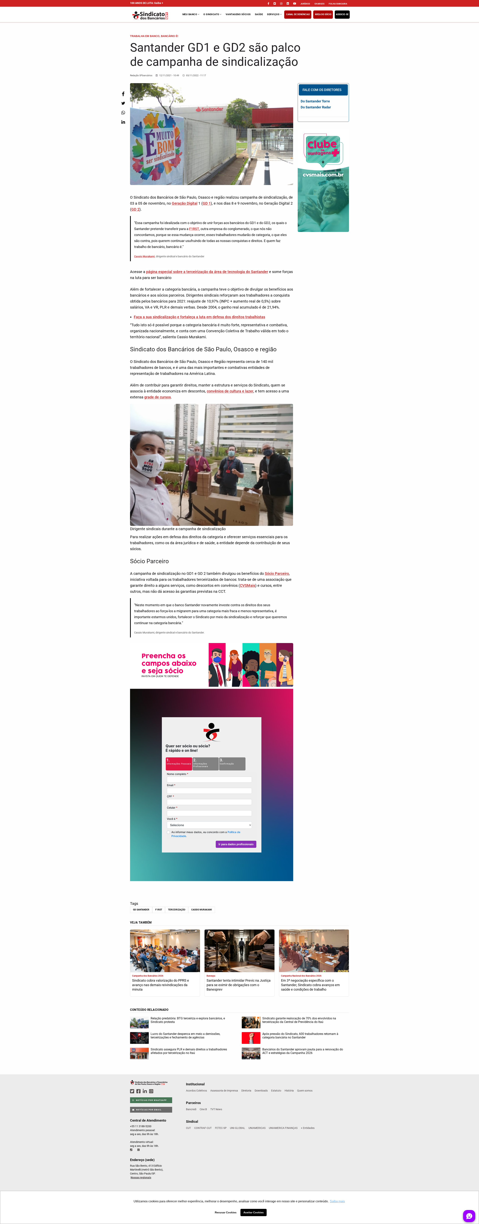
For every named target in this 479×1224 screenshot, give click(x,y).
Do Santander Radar (316, 107)
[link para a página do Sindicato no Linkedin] (288, 3)
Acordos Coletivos (196, 1090)
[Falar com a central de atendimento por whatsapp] (138, 1149)
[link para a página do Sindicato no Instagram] (281, 3)
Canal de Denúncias (298, 14)
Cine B (203, 1109)
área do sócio (323, 14)
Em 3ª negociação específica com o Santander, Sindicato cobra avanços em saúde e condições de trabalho (310, 984)
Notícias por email (148, 1110)
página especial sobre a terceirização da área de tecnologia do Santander (207, 271)
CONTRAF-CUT (203, 1127)
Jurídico (305, 4)
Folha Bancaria (338, 4)
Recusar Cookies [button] (226, 1212)
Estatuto (276, 1090)
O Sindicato (211, 14)
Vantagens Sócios (238, 14)
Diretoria (246, 1090)
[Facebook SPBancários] (139, 1091)
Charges (320, 4)
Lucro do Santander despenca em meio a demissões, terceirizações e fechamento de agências (185, 1035)
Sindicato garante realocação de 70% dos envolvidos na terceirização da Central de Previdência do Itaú (299, 1020)
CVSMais (247, 585)
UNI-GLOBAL (237, 1127)
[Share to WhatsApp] (123, 112)
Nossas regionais (141, 1177)
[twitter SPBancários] (132, 1091)
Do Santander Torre (315, 101)
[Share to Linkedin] (123, 122)
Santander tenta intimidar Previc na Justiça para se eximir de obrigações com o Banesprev (239, 984)
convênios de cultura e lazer (230, 391)
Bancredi (191, 1109)
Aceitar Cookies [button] (253, 1212)
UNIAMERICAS (257, 1127)
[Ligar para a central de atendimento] (131, 1149)
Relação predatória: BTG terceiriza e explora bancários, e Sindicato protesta (188, 1020)
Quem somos (304, 1090)
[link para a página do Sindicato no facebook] (268, 3)
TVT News (216, 1109)
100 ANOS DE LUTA (146, 2)
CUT (188, 1127)
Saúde (259, 14)
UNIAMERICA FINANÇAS (283, 1127)
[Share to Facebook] (123, 94)
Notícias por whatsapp (151, 1100)
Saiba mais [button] (337, 1201)
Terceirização (176, 909)
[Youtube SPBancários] (158, 1091)
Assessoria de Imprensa (224, 1090)
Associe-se (342, 14)
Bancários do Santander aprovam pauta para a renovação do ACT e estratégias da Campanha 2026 (302, 1051)
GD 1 (207, 203)
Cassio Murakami (144, 256)
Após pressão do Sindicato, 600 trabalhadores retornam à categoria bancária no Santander (300, 1035)
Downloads (261, 1090)
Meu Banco (190, 14)
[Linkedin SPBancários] (145, 1091)
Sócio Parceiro (277, 573)
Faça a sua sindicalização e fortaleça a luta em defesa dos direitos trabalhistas (199, 317)
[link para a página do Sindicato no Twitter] (275, 3)
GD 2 (135, 209)
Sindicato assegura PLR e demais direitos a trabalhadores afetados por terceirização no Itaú (189, 1051)
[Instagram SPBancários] (151, 1091)
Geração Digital (184, 203)
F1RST (194, 229)
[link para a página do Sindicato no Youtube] (294, 3)
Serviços (273, 14)
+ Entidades (308, 1127)
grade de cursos (157, 397)
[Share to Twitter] (123, 103)
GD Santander (141, 909)
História (289, 1090)
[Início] (155, 15)
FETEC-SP (221, 1127)
